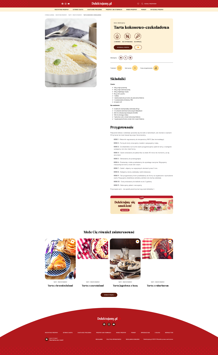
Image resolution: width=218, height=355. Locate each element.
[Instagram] (65, 4)
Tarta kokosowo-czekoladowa (92, 15)
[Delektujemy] (109, 319)
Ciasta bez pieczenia (94, 9)
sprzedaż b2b (145, 332)
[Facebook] (62, 4)
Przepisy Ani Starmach (114, 9)
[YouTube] (68, 4)
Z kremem (117, 42)
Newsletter (169, 332)
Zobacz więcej (109, 295)
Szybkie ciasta (78, 9)
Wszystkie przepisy (62, 9)
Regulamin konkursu (132, 339)
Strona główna (49, 15)
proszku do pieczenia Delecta (134, 98)
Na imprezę (137, 42)
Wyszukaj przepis (156, 9)
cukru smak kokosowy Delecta (130, 117)
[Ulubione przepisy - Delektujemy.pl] (138, 4)
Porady (143, 9)
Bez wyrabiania (127, 42)
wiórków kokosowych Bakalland (132, 111)
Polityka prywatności (114, 339)
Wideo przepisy (131, 9)
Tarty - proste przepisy (75, 15)
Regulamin (99, 339)
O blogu (157, 332)
